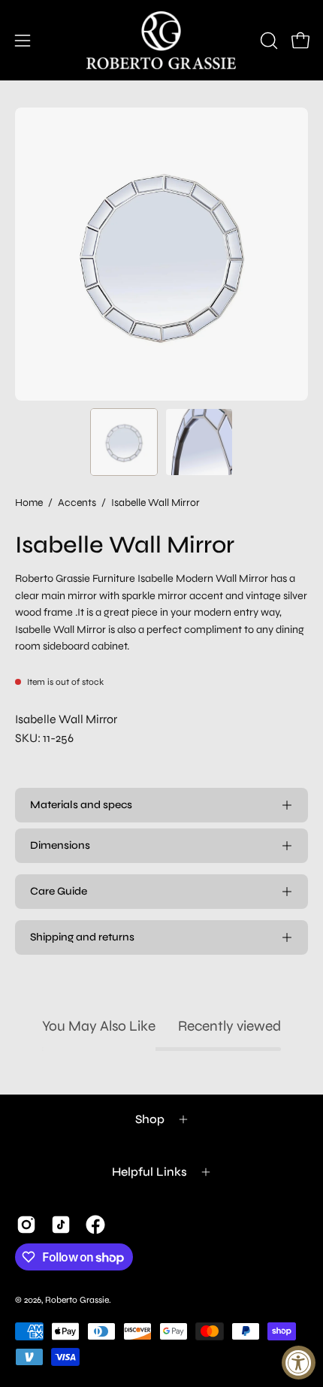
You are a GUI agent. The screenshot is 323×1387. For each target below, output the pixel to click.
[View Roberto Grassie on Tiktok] (61, 1224)
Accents (77, 502)
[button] (267, 40)
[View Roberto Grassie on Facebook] (95, 1224)
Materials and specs (81, 804)
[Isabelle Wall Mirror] (124, 442)
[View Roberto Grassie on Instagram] (26, 1224)
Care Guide (58, 891)
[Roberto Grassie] (161, 40)
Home (29, 502)
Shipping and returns (82, 937)
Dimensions (60, 845)
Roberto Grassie (77, 1300)
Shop (150, 1119)
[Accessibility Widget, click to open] (298, 1362)
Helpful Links (149, 1171)
